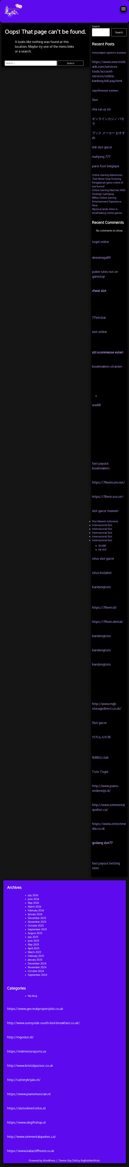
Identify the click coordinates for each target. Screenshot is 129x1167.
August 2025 (35, 933)
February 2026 (36, 910)
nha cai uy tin (101, 109)
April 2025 (33, 948)
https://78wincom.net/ (108, 482)
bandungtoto (101, 587)
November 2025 (37, 921)
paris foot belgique (105, 166)
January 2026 (35, 914)
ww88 (96, 405)
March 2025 (34, 952)
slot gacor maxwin (105, 511)
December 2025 (37, 918)
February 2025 (36, 955)
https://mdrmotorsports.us (26, 1051)
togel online (100, 242)
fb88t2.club (100, 757)
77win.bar (99, 317)
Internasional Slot (102, 525)
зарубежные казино (105, 90)
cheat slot (99, 291)
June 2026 (33, 899)
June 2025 (33, 940)
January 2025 (35, 959)
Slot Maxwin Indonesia (105, 521)
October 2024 (36, 971)
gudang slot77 (102, 843)
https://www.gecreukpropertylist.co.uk (35, 1009)
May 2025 (33, 944)
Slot (95, 100)
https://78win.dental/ (107, 622)
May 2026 (33, 902)
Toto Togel (100, 772)
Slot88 (102, 545)
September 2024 (37, 974)
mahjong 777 (101, 156)
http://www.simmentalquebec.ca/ (31, 1136)
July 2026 (33, 895)
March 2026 (34, 906)
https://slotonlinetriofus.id (26, 1108)
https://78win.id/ (104, 607)
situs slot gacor (103, 558)
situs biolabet (102, 573)
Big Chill (72, 1160)
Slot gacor (99, 723)
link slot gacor (102, 147)
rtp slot (102, 549)
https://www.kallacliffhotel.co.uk (30, 1151)
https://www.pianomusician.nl (28, 1094)
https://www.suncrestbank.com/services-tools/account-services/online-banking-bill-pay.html (109, 71)
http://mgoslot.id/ (20, 1037)
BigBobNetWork (90, 1160)
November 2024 (37, 967)
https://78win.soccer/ (107, 496)
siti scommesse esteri (107, 352)
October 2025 (36, 925)
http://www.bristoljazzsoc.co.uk (30, 1065)
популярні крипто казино (109, 52)
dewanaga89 (101, 257)
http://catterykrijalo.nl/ (23, 1080)
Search (96, 26)
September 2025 (37, 929)
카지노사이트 (101, 737)
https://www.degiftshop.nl (26, 1122)
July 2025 (33, 936)
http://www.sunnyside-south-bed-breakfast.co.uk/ (43, 1023)
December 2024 (37, 963)
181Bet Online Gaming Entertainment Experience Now (106, 201)
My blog (32, 995)
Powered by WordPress (42, 1160)
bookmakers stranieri (107, 366)
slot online (99, 332)
